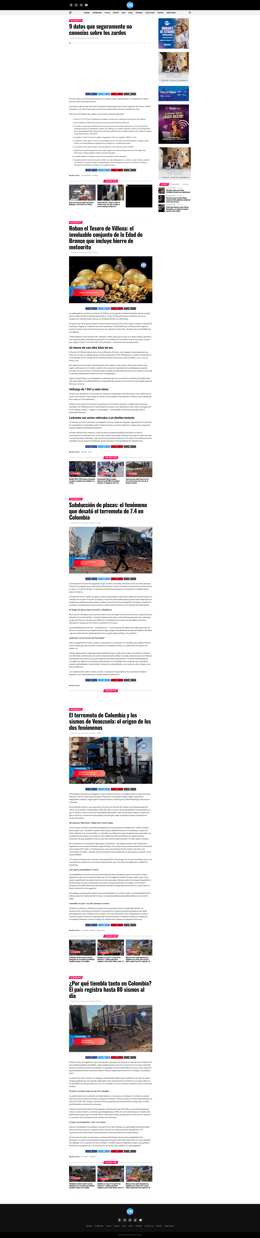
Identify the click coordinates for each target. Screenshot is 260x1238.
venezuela (101, 930)
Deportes (116, 13)
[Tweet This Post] (104, 94)
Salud (123, 13)
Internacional (97, 13)
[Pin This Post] (117, 94)
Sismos (93, 930)
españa (84, 452)
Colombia (85, 930)
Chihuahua (139, 13)
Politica (107, 13)
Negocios (161, 13)
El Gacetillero (149, 13)
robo (90, 452)
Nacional (87, 13)
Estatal (130, 13)
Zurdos (95, 175)
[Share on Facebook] (91, 94)
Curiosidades (86, 175)
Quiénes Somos (171, 13)
